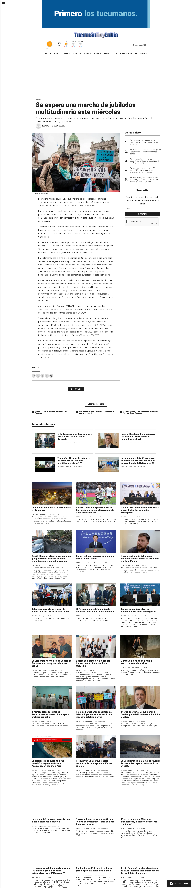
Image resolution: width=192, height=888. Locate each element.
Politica (54, 53)
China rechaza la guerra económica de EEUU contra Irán (95, 557)
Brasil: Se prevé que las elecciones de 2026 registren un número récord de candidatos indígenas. (139, 871)
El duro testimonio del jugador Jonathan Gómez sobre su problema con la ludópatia (139, 558)
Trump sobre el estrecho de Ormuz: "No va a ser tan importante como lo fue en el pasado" (95, 822)
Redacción (46, 126)
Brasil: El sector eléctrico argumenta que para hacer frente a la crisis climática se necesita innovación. (51, 558)
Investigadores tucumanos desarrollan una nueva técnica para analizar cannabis (50, 714)
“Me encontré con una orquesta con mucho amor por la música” (51, 820)
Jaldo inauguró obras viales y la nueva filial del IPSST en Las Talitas (50, 610)
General (66, 53)
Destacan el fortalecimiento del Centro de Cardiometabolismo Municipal (93, 663)
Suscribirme (142, 214)
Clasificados (141, 53)
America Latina (126, 53)
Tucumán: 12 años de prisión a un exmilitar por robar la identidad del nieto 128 (73, 461)
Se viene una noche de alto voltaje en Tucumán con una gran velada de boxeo (51, 663)
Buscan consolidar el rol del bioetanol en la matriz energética (96, 412)
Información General (89, 562)
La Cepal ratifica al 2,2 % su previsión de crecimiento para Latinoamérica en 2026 (140, 763)
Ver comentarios (76, 389)
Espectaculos (110, 53)
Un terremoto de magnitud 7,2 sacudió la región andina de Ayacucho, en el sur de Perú (48, 763)
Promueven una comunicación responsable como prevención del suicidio (94, 763)
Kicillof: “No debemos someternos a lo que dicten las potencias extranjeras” (139, 510)
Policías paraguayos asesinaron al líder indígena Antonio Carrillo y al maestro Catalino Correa (94, 714)
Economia (77, 53)
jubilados (35, 367)
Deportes (98, 53)
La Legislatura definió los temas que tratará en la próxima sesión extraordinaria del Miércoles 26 (138, 461)
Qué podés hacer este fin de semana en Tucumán (51, 412)
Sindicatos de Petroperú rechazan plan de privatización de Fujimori (94, 869)
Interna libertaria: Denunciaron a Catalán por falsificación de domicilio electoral (138, 436)
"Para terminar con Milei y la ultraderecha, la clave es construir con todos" (138, 822)
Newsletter (143, 190)
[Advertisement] (96, 72)
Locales (88, 53)
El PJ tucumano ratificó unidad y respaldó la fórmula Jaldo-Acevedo (140, 412)
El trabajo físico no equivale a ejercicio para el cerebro (136, 662)
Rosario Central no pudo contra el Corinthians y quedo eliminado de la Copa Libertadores (95, 510)
